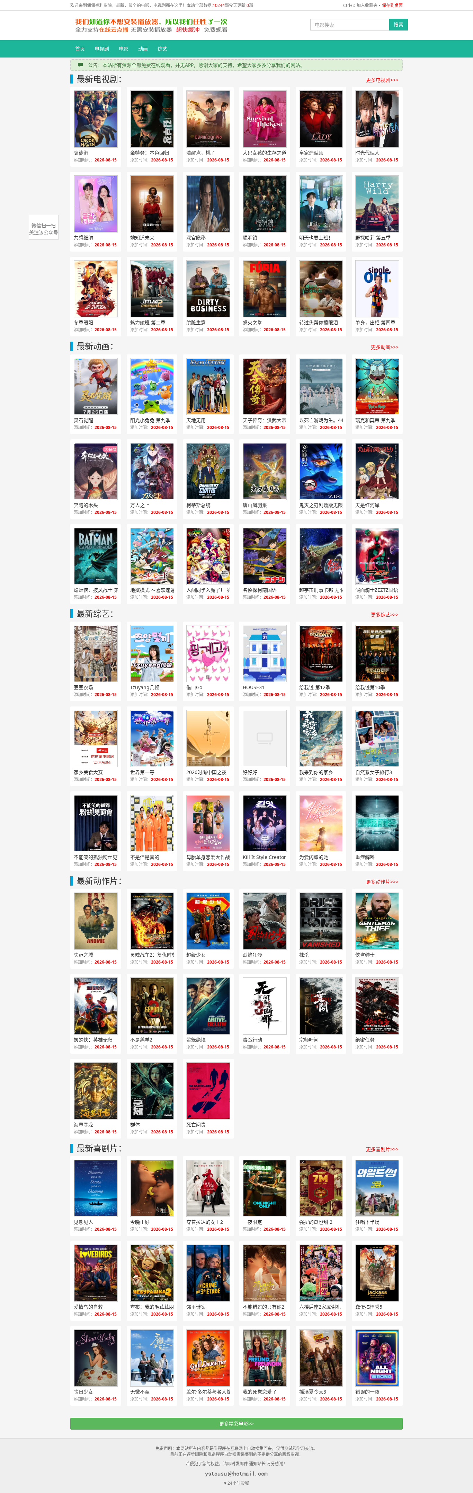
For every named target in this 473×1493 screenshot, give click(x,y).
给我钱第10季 (370, 687)
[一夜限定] (265, 1188)
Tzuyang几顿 (144, 687)
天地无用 (196, 420)
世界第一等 (142, 772)
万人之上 (140, 505)
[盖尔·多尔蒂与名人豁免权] (208, 1358)
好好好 (250, 772)
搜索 (398, 24)
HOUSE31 (254, 687)
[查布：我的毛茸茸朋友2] (152, 1273)
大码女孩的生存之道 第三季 (272, 152)
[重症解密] (377, 823)
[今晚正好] (152, 1188)
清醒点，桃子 (200, 152)
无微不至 (140, 1391)
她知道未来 (142, 237)
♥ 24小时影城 (236, 1483)
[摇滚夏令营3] (321, 1358)
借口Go (194, 687)
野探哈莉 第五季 (373, 237)
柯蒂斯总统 (198, 505)
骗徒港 (81, 152)
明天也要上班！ (316, 237)
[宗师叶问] (321, 1006)
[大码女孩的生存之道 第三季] (265, 119)
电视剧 (102, 48)
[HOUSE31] (265, 653)
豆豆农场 (83, 687)
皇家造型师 (311, 152)
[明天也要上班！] (321, 203)
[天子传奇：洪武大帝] (265, 386)
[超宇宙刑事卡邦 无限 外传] (321, 556)
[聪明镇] (265, 203)
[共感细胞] (96, 203)
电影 (123, 48)
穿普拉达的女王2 (204, 1222)
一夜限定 (252, 1222)
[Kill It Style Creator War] (265, 823)
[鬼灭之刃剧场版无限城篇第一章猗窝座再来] (321, 471)
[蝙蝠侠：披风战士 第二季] (96, 556)
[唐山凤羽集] (265, 471)
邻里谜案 (196, 1306)
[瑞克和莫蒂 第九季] (377, 386)
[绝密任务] (377, 1006)
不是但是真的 (144, 857)
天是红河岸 (367, 505)
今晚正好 (140, 1222)
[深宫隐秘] (208, 203)
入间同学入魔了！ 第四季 (213, 590)
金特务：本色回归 (149, 152)
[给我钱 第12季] (321, 653)
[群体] (152, 1090)
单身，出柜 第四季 (375, 322)
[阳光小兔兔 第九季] (152, 386)
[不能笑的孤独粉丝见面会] (96, 823)
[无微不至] (152, 1358)
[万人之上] (152, 471)
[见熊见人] (96, 1188)
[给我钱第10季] (377, 653)
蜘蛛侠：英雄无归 (93, 1039)
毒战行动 (252, 1039)
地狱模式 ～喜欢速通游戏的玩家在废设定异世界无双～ (159, 590)
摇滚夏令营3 (312, 1391)
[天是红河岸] (377, 471)
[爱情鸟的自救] (96, 1273)
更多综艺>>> (385, 614)
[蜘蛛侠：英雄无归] (96, 1006)
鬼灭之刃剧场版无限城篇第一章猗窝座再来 (328, 505)
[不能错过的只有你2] (265, 1273)
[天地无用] (208, 386)
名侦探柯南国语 (260, 590)
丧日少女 (83, 1391)
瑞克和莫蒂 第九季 (375, 420)
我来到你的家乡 (316, 772)
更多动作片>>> (382, 881)
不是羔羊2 (141, 1039)
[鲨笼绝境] (208, 1006)
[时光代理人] (377, 119)
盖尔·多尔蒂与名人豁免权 (213, 1391)
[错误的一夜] (377, 1358)
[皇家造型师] (321, 119)
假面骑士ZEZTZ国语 (376, 590)
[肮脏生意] (208, 288)
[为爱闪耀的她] (321, 823)
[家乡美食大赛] (96, 738)
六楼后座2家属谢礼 (320, 1306)
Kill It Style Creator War (270, 857)
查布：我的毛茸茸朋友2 (155, 1306)
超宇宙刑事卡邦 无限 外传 (327, 590)
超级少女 (196, 954)
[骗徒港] (96, 119)
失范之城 (83, 954)
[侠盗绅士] (377, 921)
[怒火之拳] (265, 288)
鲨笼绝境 (196, 1039)
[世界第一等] (152, 738)
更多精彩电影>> (236, 1423)
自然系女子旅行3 (373, 772)
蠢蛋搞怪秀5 (368, 1306)
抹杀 (304, 954)
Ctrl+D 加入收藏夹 (360, 5)
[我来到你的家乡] (321, 738)
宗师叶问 (309, 1039)
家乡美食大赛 (88, 772)
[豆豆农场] (96, 653)
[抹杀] (321, 921)
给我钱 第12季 (314, 687)
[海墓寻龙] (96, 1090)
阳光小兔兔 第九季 (150, 420)
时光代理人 (367, 152)
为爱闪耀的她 (313, 857)
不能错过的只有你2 (263, 1306)
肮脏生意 (196, 322)
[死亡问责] (208, 1090)
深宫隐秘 (196, 237)
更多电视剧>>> (382, 80)
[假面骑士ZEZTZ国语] (377, 556)
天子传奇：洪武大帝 (264, 420)
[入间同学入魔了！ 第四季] (208, 556)
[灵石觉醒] (96, 386)
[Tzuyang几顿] (152, 653)
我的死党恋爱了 (260, 1391)
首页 (80, 48)
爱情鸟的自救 (88, 1306)
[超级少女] (208, 921)
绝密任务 (365, 1039)
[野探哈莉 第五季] (377, 203)
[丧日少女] (96, 1358)
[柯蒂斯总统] (208, 471)
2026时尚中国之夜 (206, 772)
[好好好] (265, 738)
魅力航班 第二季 (148, 322)
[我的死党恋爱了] (265, 1358)
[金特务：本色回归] (152, 119)
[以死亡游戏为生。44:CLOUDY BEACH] (321, 386)
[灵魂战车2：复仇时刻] (152, 921)
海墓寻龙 (83, 1124)
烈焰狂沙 (252, 954)
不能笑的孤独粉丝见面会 (100, 857)
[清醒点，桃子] (208, 119)
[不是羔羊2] (152, 1006)
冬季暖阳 (83, 322)
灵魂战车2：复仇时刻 (153, 954)
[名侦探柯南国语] (265, 556)
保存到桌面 (392, 5)
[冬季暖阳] (96, 288)
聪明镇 (250, 237)
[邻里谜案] (208, 1273)
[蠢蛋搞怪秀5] (377, 1273)
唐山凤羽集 (255, 505)
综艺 (162, 48)
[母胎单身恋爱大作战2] (208, 823)
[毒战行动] (265, 1006)
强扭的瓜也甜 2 (315, 1222)
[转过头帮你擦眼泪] (321, 288)
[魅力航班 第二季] (152, 288)
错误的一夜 (367, 1391)
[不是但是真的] (152, 823)
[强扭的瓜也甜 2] (321, 1188)
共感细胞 (83, 237)
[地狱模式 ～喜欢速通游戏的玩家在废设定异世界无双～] (152, 556)
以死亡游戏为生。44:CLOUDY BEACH (328, 420)
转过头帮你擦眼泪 (318, 322)
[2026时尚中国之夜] (208, 738)
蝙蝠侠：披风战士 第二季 (101, 590)
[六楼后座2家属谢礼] (321, 1273)
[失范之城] (96, 921)
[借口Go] (208, 653)
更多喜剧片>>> (382, 1149)
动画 (143, 48)
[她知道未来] (152, 203)
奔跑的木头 (86, 505)
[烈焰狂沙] (265, 921)
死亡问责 (196, 1124)
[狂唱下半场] (377, 1188)
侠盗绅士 (365, 954)
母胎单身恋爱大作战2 (209, 857)
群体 (135, 1124)
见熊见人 (83, 1222)
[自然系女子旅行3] (377, 738)
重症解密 (365, 857)
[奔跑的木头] (96, 471)
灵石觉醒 (83, 420)
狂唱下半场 (367, 1222)
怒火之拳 (252, 322)
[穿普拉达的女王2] (208, 1188)
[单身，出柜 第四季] (377, 288)
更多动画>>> (385, 347)
